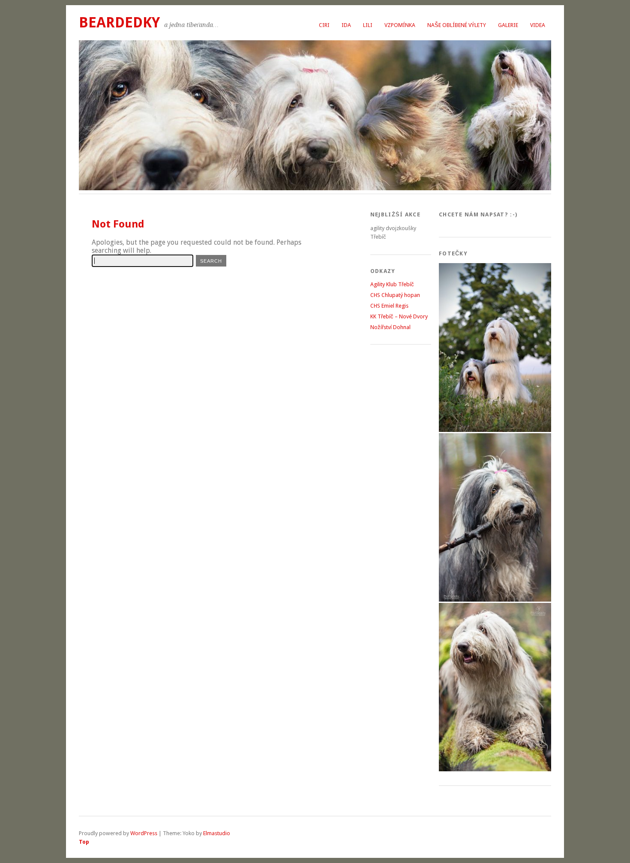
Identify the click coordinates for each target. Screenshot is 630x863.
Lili (367, 25)
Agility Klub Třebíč (392, 284)
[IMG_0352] (495, 599)
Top (84, 842)
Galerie (508, 25)
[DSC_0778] (495, 430)
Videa (537, 25)
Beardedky (119, 22)
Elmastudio (216, 833)
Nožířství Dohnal (390, 327)
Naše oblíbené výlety (456, 25)
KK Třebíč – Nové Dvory (399, 316)
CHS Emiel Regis (389, 306)
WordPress (143, 833)
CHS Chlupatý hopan (395, 295)
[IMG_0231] (495, 769)
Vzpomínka (399, 25)
